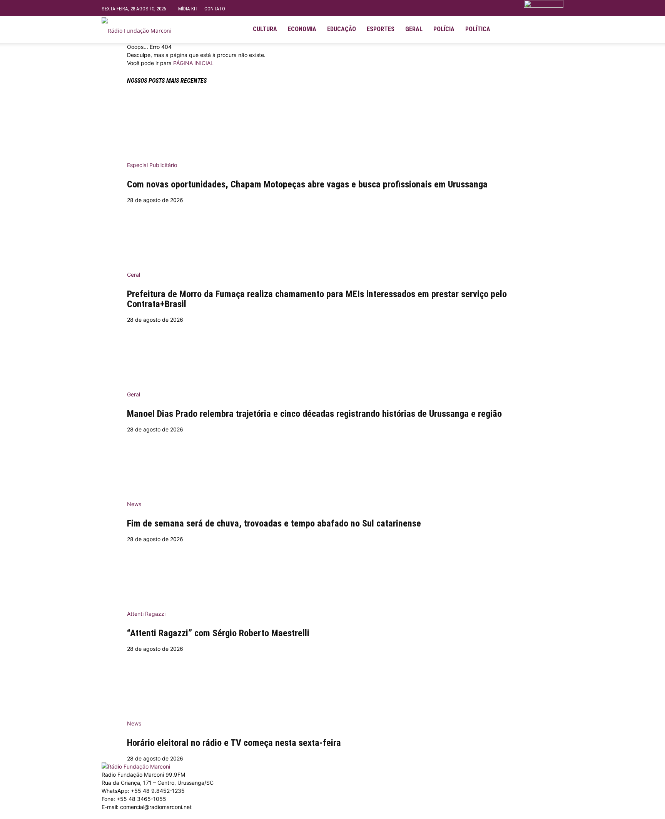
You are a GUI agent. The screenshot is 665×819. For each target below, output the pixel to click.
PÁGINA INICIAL (193, 63)
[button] (554, 26)
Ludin (272, 815)
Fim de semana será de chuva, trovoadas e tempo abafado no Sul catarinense (274, 523)
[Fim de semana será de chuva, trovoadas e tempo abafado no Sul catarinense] (332, 464)
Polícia (443, 29)
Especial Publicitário (152, 165)
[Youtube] (533, 29)
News (134, 504)
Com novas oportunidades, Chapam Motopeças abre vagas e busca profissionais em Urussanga (307, 184)
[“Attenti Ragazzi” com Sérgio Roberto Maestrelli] (332, 574)
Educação (341, 29)
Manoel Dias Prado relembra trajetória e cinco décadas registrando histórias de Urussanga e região (314, 413)
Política (477, 29)
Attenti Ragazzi (146, 613)
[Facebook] (507, 29)
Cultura (265, 29)
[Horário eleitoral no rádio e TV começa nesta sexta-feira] (332, 683)
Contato (214, 9)
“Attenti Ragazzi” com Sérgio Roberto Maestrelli (218, 633)
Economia (302, 29)
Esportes (380, 29)
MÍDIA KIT (188, 9)
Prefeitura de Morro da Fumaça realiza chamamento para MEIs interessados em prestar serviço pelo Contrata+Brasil (317, 299)
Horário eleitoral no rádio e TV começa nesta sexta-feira (234, 742)
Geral (414, 29)
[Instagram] (520, 29)
